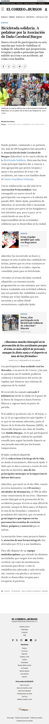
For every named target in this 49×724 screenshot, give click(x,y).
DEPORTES (30, 17)
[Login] (46, 9)
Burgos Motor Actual (24, 665)
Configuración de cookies (24, 721)
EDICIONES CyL (41, 1)
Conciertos (41, 3)
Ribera (12, 17)
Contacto (24, 632)
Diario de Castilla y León (24, 688)
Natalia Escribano (8, 122)
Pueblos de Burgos (30, 3)
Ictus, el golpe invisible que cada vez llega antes (30, 240)
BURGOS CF (20, 17)
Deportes (24, 654)
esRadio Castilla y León (24, 699)
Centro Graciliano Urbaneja (18, 179)
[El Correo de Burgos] (24, 9)
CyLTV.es (24, 696)
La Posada (24, 668)
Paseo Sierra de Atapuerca (31, 591)
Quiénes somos (24, 627)
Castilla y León (24, 657)
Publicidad (24, 629)
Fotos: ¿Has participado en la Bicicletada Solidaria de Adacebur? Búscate (32, 323)
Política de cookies (36, 718)
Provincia (25, 651)
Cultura (24, 659)
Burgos (4, 17)
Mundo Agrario (24, 671)
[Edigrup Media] (24, 709)
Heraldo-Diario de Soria (24, 694)
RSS (24, 635)
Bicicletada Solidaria (14, 160)
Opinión (24, 677)
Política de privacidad (22, 718)
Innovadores (25, 674)
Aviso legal (10, 718)
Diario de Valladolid (24, 691)
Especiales (24, 662)
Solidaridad (15, 591)
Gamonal (20, 3)
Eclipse (12, 3)
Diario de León (24, 685)
